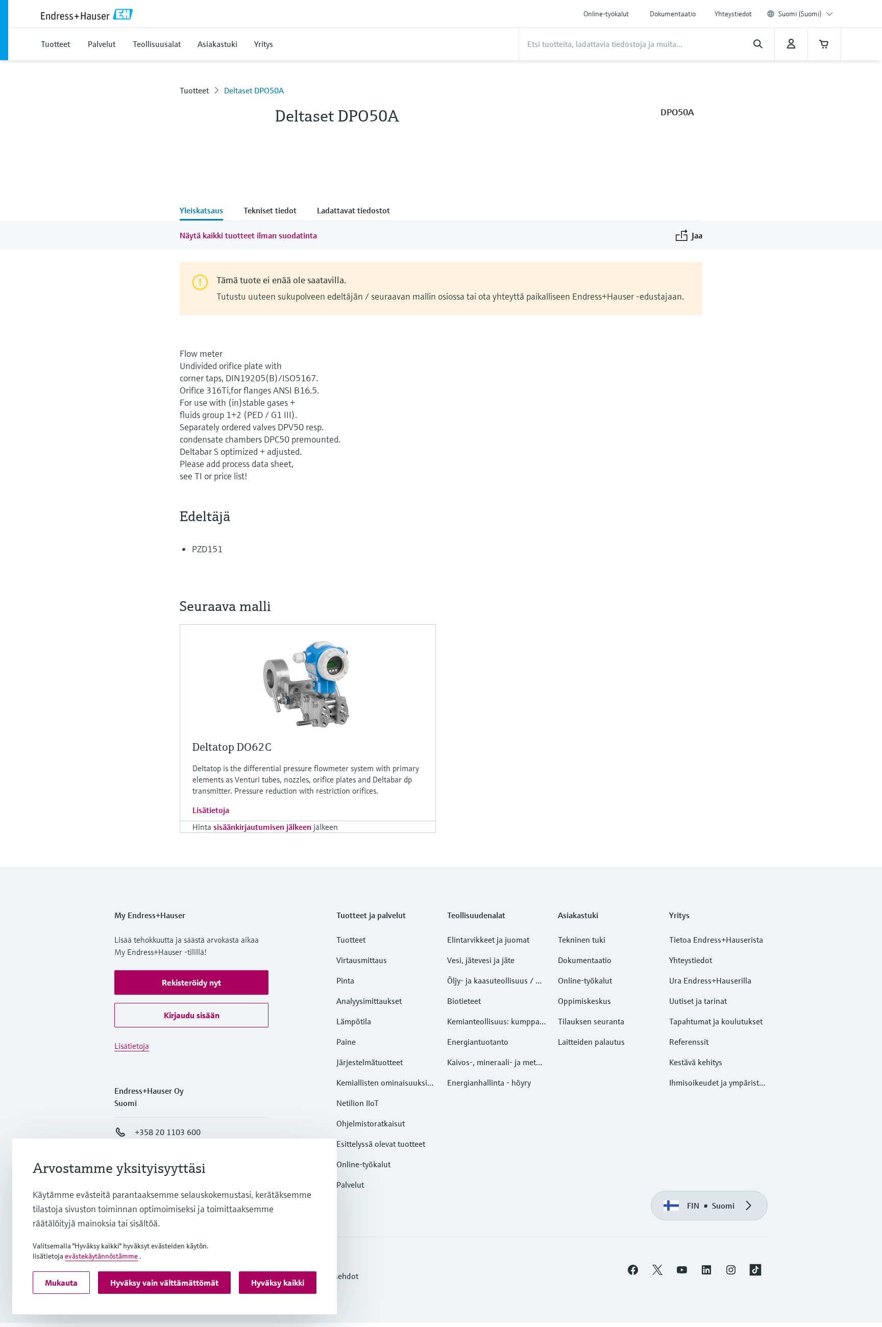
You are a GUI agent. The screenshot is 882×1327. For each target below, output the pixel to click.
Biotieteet (464, 1001)
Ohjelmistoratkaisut (370, 1123)
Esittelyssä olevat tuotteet (380, 1144)
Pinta (345, 980)
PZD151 (207, 549)
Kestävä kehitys (695, 1062)
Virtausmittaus (361, 960)
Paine (346, 1042)
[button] (191, 982)
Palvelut (350, 1184)
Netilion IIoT (357, 1103)
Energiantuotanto (477, 1042)
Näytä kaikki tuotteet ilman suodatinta (248, 235)
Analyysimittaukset (369, 1001)
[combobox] (805, 14)
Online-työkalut (606, 13)
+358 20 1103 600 (168, 1132)
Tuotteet (194, 90)
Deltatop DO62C (232, 747)
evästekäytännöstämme (101, 1256)
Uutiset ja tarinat (698, 1001)
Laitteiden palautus (591, 1042)
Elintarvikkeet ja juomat (488, 940)
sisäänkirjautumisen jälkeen (262, 827)
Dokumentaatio (673, 13)
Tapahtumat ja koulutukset (716, 1021)
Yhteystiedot (733, 13)
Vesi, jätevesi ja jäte (480, 960)
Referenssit (688, 1042)
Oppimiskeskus (584, 1001)
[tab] (206, 211)
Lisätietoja (210, 810)
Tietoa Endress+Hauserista (716, 940)
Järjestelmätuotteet (369, 1062)
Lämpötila (353, 1021)
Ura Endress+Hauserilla (710, 980)
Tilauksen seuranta (591, 1021)
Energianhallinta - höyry (489, 1082)
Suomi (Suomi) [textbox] (800, 13)
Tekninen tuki (581, 940)
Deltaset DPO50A (254, 90)
